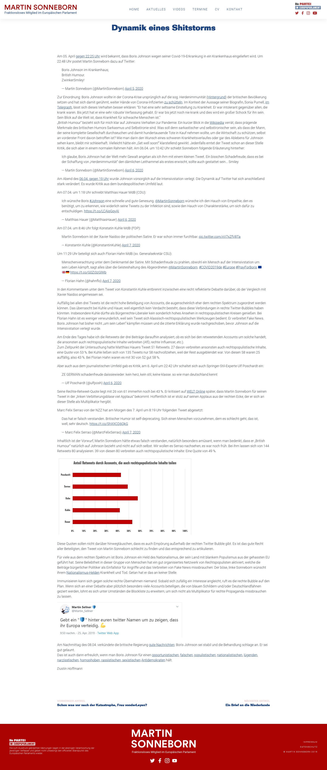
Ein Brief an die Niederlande (248, 705)
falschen (186, 655)
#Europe (229, 267)
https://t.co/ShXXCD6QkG (109, 424)
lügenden (250, 655)
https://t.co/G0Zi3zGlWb (88, 272)
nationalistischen (229, 655)
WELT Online (196, 391)
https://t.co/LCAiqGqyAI (101, 211)
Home (134, 9)
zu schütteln (173, 102)
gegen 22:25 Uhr (88, 56)
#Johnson (97, 201)
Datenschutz (309, 747)
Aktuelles (156, 9)
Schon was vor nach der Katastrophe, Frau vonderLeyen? (102, 705)
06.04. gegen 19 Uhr (94, 179)
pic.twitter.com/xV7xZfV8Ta (220, 237)
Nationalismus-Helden (83, 573)
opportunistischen (165, 655)
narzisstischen (68, 660)
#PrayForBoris (246, 267)
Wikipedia (217, 123)
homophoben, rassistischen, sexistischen (110, 660)
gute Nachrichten (161, 645)
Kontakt (235, 9)
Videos (179, 9)
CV (217, 9)
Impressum (310, 742)
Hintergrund (216, 97)
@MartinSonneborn (169, 201)
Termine (200, 9)
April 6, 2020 (134, 170)
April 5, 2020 (134, 89)
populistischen (205, 655)
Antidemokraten (153, 660)
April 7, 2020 (131, 245)
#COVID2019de (210, 267)
